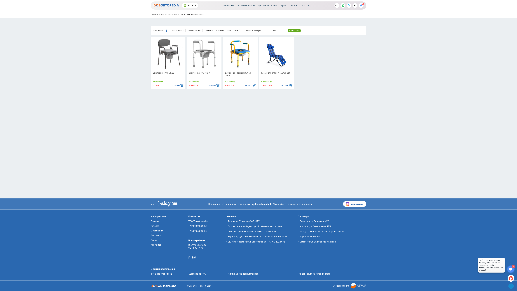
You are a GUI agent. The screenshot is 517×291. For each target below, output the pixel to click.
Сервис (283, 5)
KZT (337, 5)
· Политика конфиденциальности (242, 274)
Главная (154, 14)
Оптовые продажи (246, 5)
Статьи (293, 5)
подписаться (357, 204)
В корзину (176, 85)
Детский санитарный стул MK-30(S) (238, 74)
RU (355, 5)
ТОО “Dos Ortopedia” (198, 221)
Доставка (156, 235)
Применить (294, 31)
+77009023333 (195, 226)
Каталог (192, 5)
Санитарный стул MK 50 (163, 73)
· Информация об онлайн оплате (314, 274)
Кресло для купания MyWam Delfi (275, 73)
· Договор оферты (197, 274)
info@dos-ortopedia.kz (161, 274)
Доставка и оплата (267, 5)
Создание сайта (341, 286)
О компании (228, 5)
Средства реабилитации (172, 14)
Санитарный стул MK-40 (199, 73)
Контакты (304, 5)
